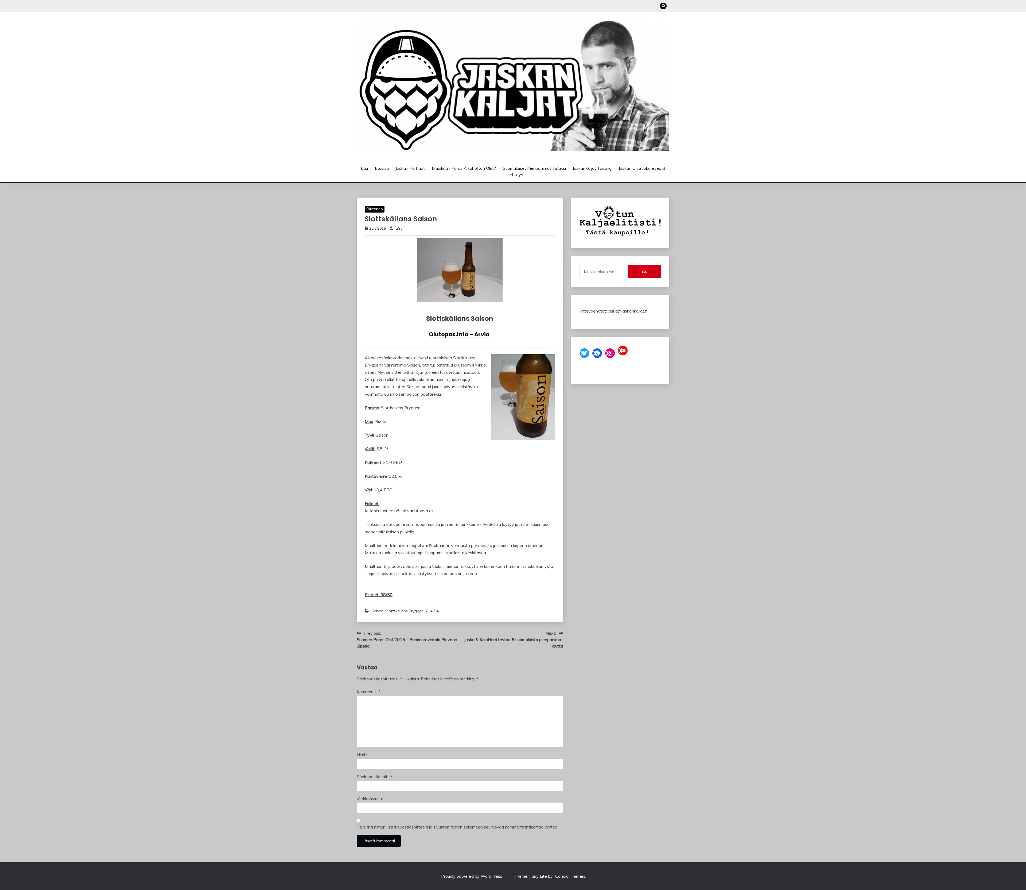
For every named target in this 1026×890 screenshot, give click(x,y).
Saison (377, 610)
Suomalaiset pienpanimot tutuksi (534, 168)
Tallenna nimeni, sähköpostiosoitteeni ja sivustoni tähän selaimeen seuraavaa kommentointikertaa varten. (457, 827)
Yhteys (516, 174)
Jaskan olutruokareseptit (642, 168)
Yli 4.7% (432, 610)
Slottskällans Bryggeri (404, 610)
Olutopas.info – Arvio (459, 334)
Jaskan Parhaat (410, 168)
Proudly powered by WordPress (472, 876)
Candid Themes (570, 876)
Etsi (364, 168)
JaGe (398, 228)
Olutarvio (374, 208)
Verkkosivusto (370, 798)
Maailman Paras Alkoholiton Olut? (464, 168)
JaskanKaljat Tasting (592, 168)
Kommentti (368, 691)
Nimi (362, 754)
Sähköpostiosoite (375, 776)
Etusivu (382, 168)
